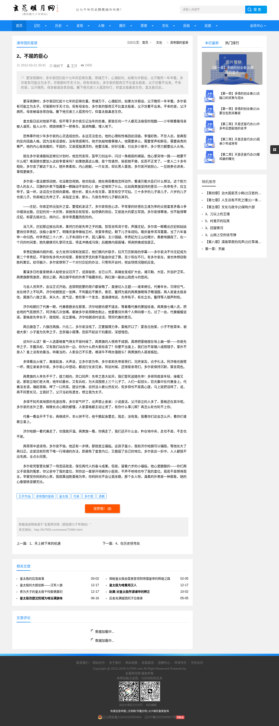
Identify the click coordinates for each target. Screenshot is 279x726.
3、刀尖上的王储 (217, 214)
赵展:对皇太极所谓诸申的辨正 (129, 591)
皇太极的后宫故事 (32, 578)
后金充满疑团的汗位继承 (126, 598)
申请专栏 (180, 662)
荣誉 (144, 25)
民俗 (186, 25)
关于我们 (115, 662)
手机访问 (197, 662)
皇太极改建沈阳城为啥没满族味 (41, 598)
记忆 (37, 25)
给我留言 (148, 662)
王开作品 (25, 496)
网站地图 (131, 662)
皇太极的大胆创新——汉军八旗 (41, 585)
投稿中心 (164, 662)
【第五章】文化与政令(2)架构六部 (230, 207)
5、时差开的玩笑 (217, 221)
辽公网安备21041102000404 (121, 717)
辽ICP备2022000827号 (160, 717)
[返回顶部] (270, 648)
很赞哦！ (100, 508)
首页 (19, 25)
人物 (101, 25)
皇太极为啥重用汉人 (123, 585)
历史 (58, 25)
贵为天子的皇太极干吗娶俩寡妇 (41, 591)
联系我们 (82, 662)
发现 (80, 25)
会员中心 (256, 25)
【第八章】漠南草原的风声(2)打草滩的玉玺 (236, 242)
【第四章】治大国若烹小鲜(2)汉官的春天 (235, 193)
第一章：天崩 (215, 249)
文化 (165, 25)
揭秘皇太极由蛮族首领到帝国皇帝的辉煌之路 (139, 578)
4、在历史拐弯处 (127, 543)
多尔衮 (89, 496)
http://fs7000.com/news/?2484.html (58, 529)
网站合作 (99, 662)
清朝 (102, 496)
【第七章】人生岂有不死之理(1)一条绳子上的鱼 (239, 200)
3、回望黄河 (214, 228)
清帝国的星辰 (179, 42)
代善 (76, 496)
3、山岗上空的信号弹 (220, 235)
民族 (208, 25)
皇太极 (63, 496)
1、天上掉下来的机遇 (45, 543)
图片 (122, 25)
